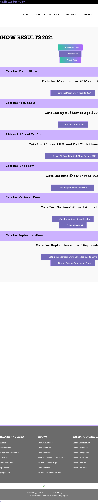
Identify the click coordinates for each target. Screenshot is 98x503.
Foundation (5, 448)
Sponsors (4, 468)
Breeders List (39, 6)
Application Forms (9, 453)
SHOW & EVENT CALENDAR (16, 6)
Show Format (44, 448)
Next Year (72, 60)
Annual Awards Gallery (49, 473)
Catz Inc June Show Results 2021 (74, 187)
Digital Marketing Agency (58, 496)
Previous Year (72, 47)
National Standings (47, 463)
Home (3, 443)
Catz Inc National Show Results (74, 219)
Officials (79, 6)
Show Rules (72, 53)
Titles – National (74, 225)
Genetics (7, 10)
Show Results (44, 453)
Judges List (5, 473)
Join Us (53, 6)
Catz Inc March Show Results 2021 (74, 93)
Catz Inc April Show (74, 124)
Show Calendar (45, 443)
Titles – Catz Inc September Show (74, 263)
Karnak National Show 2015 (51, 458)
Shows (65, 6)
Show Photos (44, 468)
